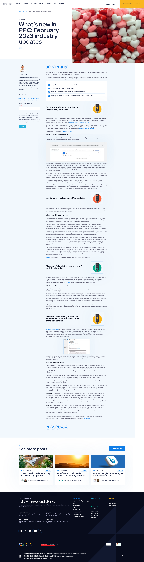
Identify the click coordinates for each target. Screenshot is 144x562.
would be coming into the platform (79, 122)
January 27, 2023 (67, 131)
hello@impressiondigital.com (38, 501)
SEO (74, 503)
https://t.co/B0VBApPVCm (86, 128)
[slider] (29, 544)
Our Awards (94, 513)
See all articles (117, 448)
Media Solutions (77, 514)
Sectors (25, 3)
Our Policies (111, 556)
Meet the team (95, 511)
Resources (48, 3)
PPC (27, 11)
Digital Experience (78, 516)
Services (17, 3)
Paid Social (76, 510)
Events (41, 3)
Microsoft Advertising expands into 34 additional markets (68, 91)
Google (48, 257)
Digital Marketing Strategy (81, 501)
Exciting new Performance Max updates (62, 88)
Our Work (34, 3)
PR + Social (76, 505)
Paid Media (21, 89)
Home (20, 11)
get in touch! (87, 418)
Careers (93, 517)
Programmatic (77, 512)
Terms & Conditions (120, 556)
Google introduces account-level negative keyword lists (67, 85)
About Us (61, 3)
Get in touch (131, 4)
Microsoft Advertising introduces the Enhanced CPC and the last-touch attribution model (72, 96)
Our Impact (94, 515)
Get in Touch (43, 505)
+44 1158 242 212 (112, 4)
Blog (55, 3)
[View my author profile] (29, 68)
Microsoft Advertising (52, 329)
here (69, 282)
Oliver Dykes (23, 75)
